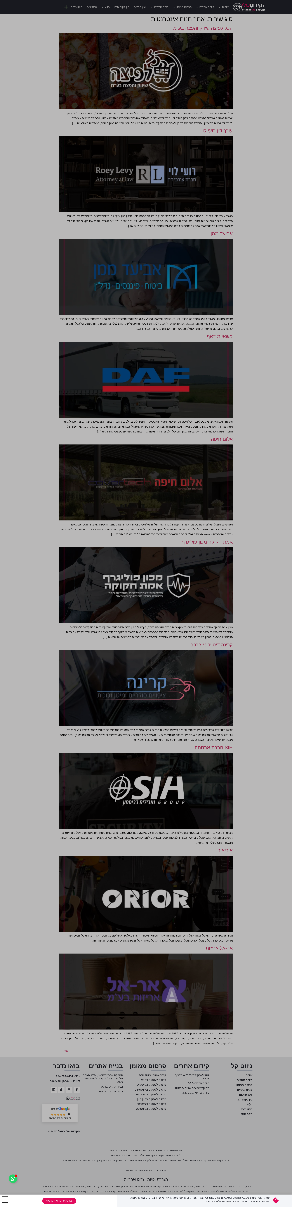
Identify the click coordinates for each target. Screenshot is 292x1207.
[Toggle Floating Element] (13, 1178)
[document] (146, 603)
